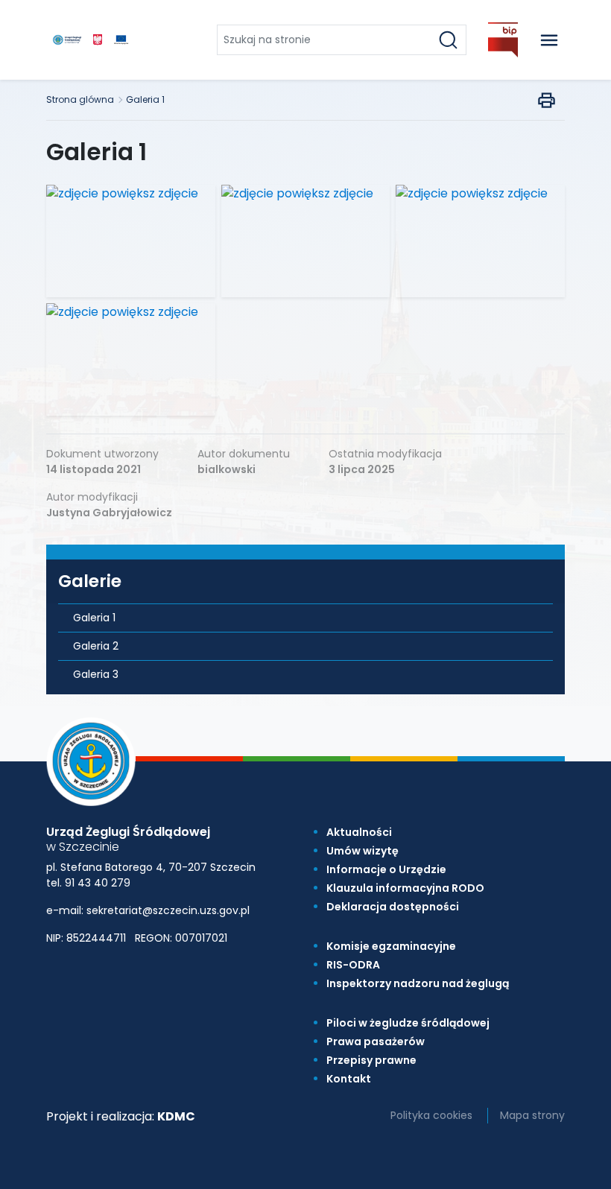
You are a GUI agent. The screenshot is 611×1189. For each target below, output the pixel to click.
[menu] (549, 39)
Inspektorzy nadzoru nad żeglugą (417, 983)
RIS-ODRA (353, 964)
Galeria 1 (145, 99)
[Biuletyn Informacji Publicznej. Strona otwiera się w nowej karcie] (503, 40)
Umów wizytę (362, 850)
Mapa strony (532, 1115)
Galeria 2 (95, 645)
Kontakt (348, 1078)
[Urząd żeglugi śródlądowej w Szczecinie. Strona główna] (66, 39)
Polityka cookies (431, 1115)
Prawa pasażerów (375, 1041)
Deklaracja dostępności (392, 906)
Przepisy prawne (371, 1060)
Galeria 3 (95, 674)
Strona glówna (80, 99)
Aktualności (359, 832)
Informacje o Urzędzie (386, 869)
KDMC (176, 1116)
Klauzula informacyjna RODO (405, 888)
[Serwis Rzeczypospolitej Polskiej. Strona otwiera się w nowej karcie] (97, 39)
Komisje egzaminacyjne (391, 946)
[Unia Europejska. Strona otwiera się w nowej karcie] (121, 40)
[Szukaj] (448, 39)
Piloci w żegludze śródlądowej (408, 1022)
